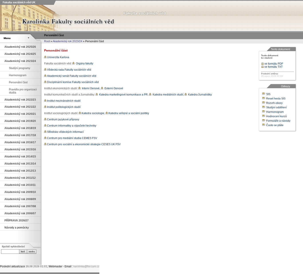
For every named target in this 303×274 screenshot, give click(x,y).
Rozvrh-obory (274, 103)
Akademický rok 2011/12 (20, 177)
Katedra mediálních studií (167, 94)
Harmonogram (17, 75)
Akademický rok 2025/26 (20, 46)
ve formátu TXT (273, 66)
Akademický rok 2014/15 (20, 156)
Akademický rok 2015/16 (20, 149)
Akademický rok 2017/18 (20, 135)
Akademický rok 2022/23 (20, 99)
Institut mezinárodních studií (63, 100)
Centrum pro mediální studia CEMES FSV (71, 138)
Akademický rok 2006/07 (20, 213)
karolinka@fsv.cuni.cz (86, 266)
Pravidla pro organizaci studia (23, 91)
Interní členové (90, 88)
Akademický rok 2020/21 (20, 113)
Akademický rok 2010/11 (20, 185)
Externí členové (113, 88)
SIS (268, 94)
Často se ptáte (274, 125)
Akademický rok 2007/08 (20, 206)
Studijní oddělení (276, 107)
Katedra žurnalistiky (199, 94)
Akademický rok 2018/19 (20, 128)
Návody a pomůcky (16, 227)
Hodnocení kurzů (276, 116)
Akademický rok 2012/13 (20, 170)
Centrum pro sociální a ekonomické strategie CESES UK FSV (83, 144)
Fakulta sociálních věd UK (18, 2)
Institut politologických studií (63, 107)
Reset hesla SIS (275, 98)
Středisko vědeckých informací (65, 131)
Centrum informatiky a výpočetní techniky (71, 125)
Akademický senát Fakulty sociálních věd (71, 75)
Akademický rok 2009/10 (20, 192)
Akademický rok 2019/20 (20, 121)
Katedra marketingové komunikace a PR (123, 94)
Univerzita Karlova (57, 57)
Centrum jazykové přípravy (62, 119)
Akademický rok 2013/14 (20, 163)
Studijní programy (19, 68)
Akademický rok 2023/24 (67, 41)
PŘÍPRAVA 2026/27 (16, 220)
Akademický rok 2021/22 (20, 106)
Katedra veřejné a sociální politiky (128, 113)
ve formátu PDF (273, 63)
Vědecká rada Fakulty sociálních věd (68, 69)
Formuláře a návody (278, 120)
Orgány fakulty (84, 63)
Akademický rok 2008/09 (20, 199)
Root (47, 41)
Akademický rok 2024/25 (20, 54)
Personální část (18, 82)
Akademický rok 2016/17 (20, 142)
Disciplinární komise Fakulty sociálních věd (72, 82)
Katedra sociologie (92, 113)
